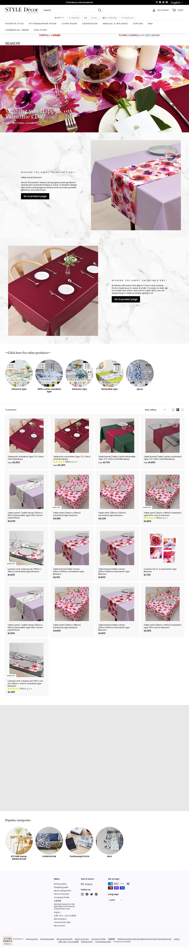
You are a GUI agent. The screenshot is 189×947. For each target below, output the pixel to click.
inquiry (57, 912)
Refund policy (60, 919)
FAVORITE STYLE (14, 23)
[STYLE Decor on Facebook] (87, 894)
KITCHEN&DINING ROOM (42, 23)
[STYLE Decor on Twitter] (91, 894)
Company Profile (61, 897)
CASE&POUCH (90, 23)
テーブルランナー (127, 18)
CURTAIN (138, 23)
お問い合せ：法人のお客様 (65, 915)
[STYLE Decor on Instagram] (82, 894)
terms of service (61, 894)
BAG (150, 23)
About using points (62, 890)
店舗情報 (57, 900)
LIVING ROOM (69, 23)
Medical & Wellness (115, 23)
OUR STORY (40, 30)
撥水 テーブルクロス (109, 18)
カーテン (95, 18)
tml (85, 18)
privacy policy (60, 884)
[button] (59, 461)
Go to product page (35, 196)
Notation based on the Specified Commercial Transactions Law (64, 906)
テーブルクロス (74, 18)
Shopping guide (61, 887)
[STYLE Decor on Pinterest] (96, 894)
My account (59, 925)
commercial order (17, 30)
